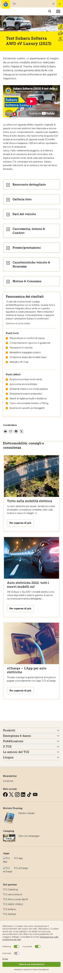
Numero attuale (26, 813)
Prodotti (9, 730)
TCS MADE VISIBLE (13, 904)
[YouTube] (35, 794)
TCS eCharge (21, 868)
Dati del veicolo (24, 214)
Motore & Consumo (27, 281)
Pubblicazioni (13, 741)
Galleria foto (22, 199)
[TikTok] (29, 794)
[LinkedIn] (23, 794)
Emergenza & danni (60, 3)
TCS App (18, 858)
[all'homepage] (6, 4)
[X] (11, 794)
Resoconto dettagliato (29, 184)
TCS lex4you (9, 909)
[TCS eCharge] (7, 868)
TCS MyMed (9, 914)
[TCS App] (7, 858)
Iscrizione (8, 781)
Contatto (53, 3)
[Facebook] (5, 794)
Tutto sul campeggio (29, 836)
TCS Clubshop (10, 889)
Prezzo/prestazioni (27, 247)
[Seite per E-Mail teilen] (10, 432)
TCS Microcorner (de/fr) (15, 899)
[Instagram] (17, 794)
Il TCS (7, 746)
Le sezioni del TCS (16, 752)
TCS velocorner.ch (12, 894)
